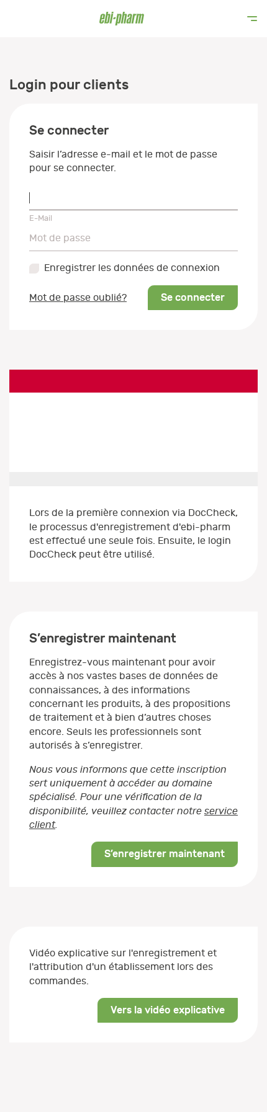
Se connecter (193, 297)
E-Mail (40, 218)
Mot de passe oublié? (78, 297)
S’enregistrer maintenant (164, 854)
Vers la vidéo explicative (168, 1010)
